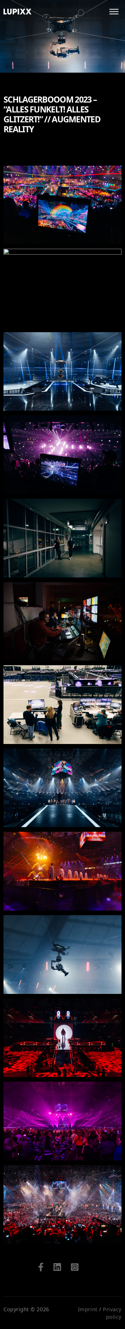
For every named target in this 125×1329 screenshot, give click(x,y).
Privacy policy (112, 1313)
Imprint (88, 1309)
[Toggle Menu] (114, 11)
